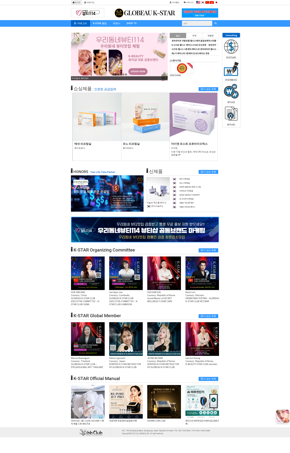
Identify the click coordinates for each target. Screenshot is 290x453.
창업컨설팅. (231, 57)
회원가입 (90, 2)
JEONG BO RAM (155, 357)
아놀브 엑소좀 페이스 (156, 202)
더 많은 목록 (209, 89)
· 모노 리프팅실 (183, 183)
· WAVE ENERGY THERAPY (188, 194)
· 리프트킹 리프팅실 (185, 190)
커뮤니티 (189, 2)
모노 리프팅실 (131, 143)
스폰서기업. (176, 60)
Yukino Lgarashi (117, 357)
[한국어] (203, 2)
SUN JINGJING (78, 292)
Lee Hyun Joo (116, 292)
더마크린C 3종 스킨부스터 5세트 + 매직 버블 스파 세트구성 (87, 422)
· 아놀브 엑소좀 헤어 (185, 202)
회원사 (116, 23)
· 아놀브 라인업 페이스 (186, 206)
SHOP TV (132, 23)
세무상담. (231, 102)
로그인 (77, 2)
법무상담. (231, 124)
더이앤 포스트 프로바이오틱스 (189, 143)
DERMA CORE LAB (156, 420)
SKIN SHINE (175, 75)
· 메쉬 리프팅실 (183, 178)
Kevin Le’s (190, 292)
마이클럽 (175, 2)
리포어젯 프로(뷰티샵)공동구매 (123, 420)
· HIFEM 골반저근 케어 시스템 (189, 186)
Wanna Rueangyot (80, 357)
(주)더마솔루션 (157, 206)
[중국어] (207, 2)
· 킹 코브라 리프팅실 (185, 198)
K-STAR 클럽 (100, 23)
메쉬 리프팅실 (82, 143)
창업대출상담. (231, 79)
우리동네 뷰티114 (80, 78)
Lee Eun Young (192, 357)
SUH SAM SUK (154, 292)
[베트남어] (212, 2)
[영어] (198, 2)
